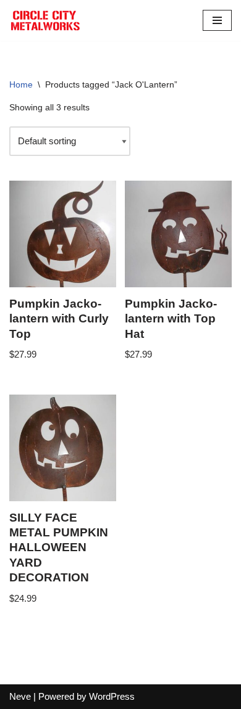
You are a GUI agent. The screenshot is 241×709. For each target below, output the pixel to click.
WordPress (112, 696)
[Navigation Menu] (217, 20)
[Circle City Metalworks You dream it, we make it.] (46, 20)
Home (21, 84)
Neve (20, 696)
